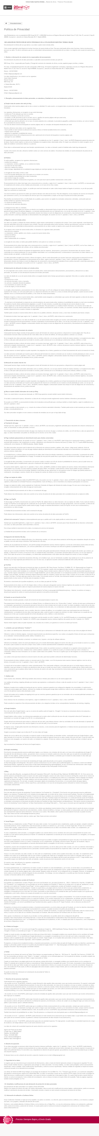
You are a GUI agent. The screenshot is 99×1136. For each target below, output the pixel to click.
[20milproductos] (22, 8)
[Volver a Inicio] (6, 23)
